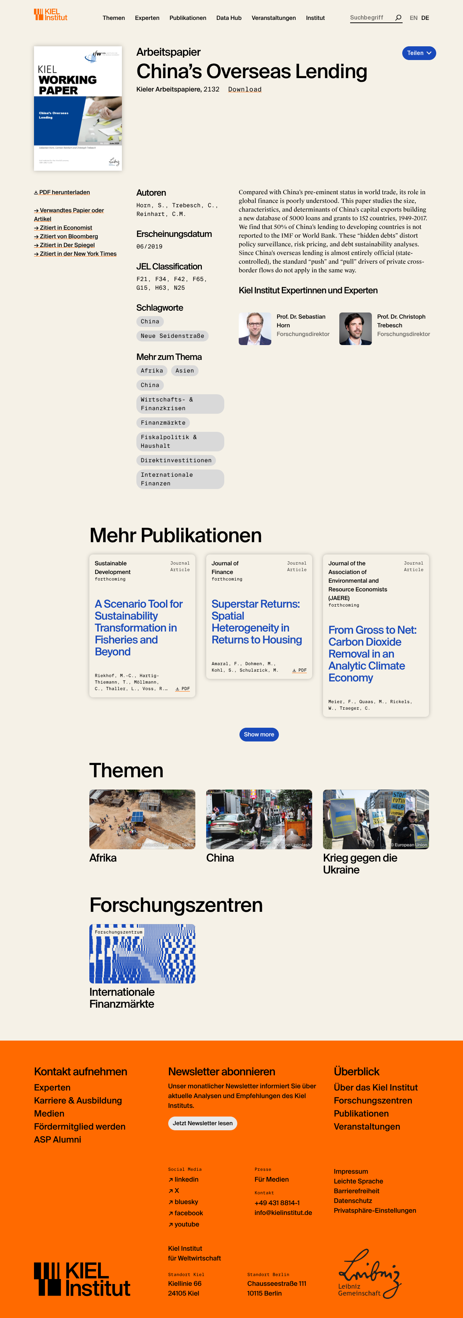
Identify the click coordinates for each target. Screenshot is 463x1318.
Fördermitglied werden (80, 1126)
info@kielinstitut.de (283, 1212)
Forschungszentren (373, 1100)
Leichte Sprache (358, 1181)
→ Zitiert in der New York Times (75, 254)
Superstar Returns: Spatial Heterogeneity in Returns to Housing (257, 622)
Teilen (415, 53)
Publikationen (361, 1113)
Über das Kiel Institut (376, 1087)
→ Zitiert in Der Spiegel (64, 245)
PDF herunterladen (64, 192)
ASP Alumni (57, 1139)
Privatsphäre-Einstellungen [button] (375, 1210)
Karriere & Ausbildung (78, 1100)
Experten (52, 1087)
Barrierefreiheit (356, 1191)
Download (245, 89)
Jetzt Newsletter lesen (203, 1123)
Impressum (351, 1171)
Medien (49, 1113)
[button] (114, 18)
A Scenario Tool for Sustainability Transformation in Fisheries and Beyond (139, 628)
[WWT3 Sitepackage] (61, 14)
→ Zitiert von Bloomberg (66, 236)
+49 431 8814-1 (277, 1203)
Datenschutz (353, 1200)
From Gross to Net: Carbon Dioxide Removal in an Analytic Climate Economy (372, 654)
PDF (186, 689)
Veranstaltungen (367, 1126)
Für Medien (272, 1179)
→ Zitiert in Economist (63, 227)
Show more (259, 734)
